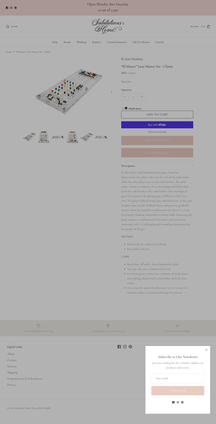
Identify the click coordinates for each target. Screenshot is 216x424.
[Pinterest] (182, 402)
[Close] (206, 349)
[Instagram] (178, 402)
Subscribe (177, 390)
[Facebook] (173, 402)
